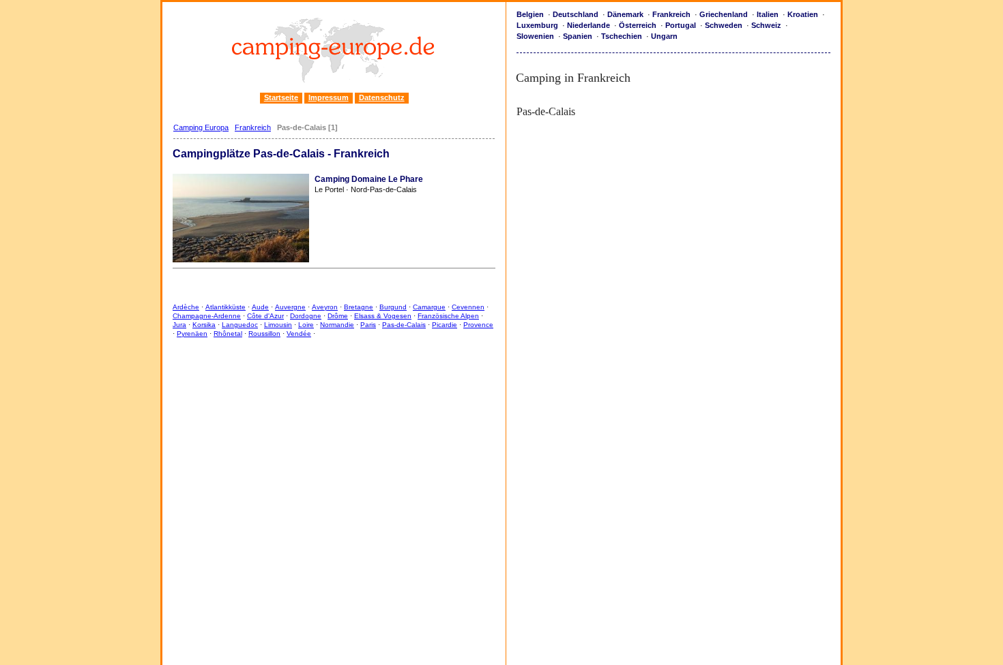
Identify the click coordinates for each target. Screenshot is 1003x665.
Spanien (577, 36)
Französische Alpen (448, 316)
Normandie (337, 324)
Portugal (680, 25)
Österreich (637, 25)
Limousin (278, 324)
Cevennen (468, 307)
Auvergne (290, 307)
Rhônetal (228, 333)
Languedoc (240, 324)
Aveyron (325, 307)
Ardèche (186, 307)
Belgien (530, 14)
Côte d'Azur (265, 316)
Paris (368, 324)
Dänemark (625, 14)
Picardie (444, 324)
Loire (306, 324)
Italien (768, 14)
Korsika (204, 324)
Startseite (281, 97)
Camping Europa (201, 127)
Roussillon (264, 333)
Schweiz (766, 25)
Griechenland (723, 14)
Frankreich (253, 127)
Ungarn (664, 36)
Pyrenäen (192, 333)
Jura (179, 324)
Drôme (338, 316)
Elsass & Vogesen (382, 316)
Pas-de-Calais (404, 324)
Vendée (299, 333)
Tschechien (621, 36)
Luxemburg (537, 25)
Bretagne (358, 307)
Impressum (328, 97)
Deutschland (575, 14)
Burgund (393, 307)
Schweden (723, 25)
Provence (478, 324)
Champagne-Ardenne (207, 316)
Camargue (429, 307)
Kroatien (802, 14)
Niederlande (588, 25)
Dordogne (305, 316)
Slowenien (535, 36)
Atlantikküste (225, 307)
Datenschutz (382, 97)
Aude (260, 307)
